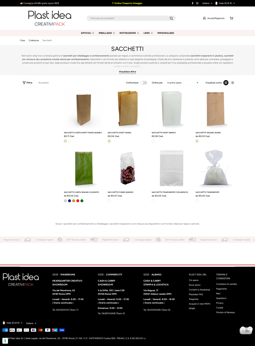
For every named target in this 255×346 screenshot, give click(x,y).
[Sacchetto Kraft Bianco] (171, 108)
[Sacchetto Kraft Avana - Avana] (109, 141)
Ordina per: (157, 82)
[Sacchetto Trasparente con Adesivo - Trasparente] (153, 200)
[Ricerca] (171, 18)
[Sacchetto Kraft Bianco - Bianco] (153, 141)
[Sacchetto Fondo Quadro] (127, 168)
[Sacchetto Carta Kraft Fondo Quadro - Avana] (65, 141)
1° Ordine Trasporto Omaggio (127, 3)
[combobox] (131, 18)
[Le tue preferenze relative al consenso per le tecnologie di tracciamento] (5, 341)
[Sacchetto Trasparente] (215, 168)
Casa (22, 40)
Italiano (206, 3)
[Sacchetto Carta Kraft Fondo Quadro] (83, 108)
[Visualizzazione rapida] (100, 94)
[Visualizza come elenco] (232, 82)
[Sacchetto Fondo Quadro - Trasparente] (109, 200)
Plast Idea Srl (16, 338)
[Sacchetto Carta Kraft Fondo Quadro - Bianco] (69, 141)
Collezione (34, 40)
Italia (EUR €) (225, 3)
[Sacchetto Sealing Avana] (215, 108)
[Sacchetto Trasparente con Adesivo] (171, 168)
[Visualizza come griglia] (226, 82)
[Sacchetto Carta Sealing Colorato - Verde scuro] (81, 200)
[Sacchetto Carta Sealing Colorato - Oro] (73, 200)
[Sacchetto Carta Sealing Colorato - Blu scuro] (69, 200)
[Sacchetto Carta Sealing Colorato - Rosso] (77, 200)
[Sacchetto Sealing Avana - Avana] (197, 141)
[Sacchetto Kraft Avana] (127, 108)
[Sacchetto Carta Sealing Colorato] (83, 168)
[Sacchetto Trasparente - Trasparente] (197, 200)
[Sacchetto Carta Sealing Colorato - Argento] (65, 200)
